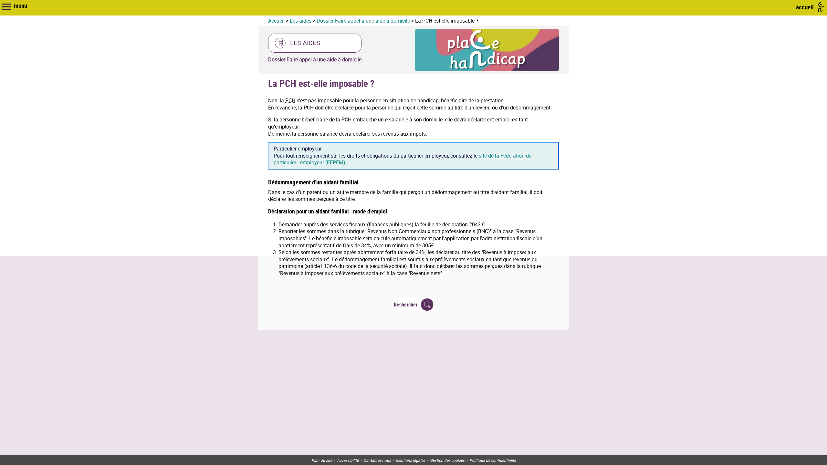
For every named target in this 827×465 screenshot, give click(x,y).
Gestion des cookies (447, 460)
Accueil (276, 20)
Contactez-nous (377, 460)
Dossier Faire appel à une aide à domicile (363, 20)
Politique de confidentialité (492, 460)
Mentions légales (410, 460)
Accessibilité (348, 460)
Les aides (300, 20)
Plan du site (321, 460)
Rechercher (406, 304)
